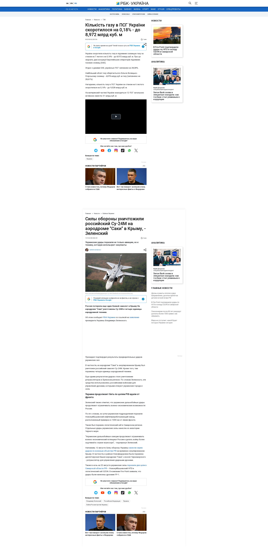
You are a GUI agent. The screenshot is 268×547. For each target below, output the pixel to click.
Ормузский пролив (138, 14)
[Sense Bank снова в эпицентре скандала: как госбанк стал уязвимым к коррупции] (167, 76)
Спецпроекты (173, 9)
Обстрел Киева (114, 14)
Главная (88, 20)
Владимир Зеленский (93, 501)
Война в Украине (153, 14)
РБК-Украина (109, 317)
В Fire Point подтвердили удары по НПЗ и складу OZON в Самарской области (165, 50)
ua (67, 3)
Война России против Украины (97, 505)
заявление (134, 317)
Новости (92, 9)
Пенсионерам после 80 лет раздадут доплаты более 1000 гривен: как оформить (166, 313)
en (71, 3)
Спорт (145, 9)
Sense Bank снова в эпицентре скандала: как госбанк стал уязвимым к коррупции (166, 95)
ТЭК (104, 20)
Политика (117, 9)
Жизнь (137, 9)
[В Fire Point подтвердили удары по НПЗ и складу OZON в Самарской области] (167, 35)
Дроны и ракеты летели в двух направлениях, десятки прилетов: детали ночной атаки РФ (164, 295)
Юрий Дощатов (158, 87)
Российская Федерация (112, 501)
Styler (161, 9)
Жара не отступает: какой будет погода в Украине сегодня (164, 321)
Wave (153, 9)
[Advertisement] (116, 338)
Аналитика (104, 9)
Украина (89, 159)
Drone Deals (126, 14)
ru (76, 3)
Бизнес (128, 9)
